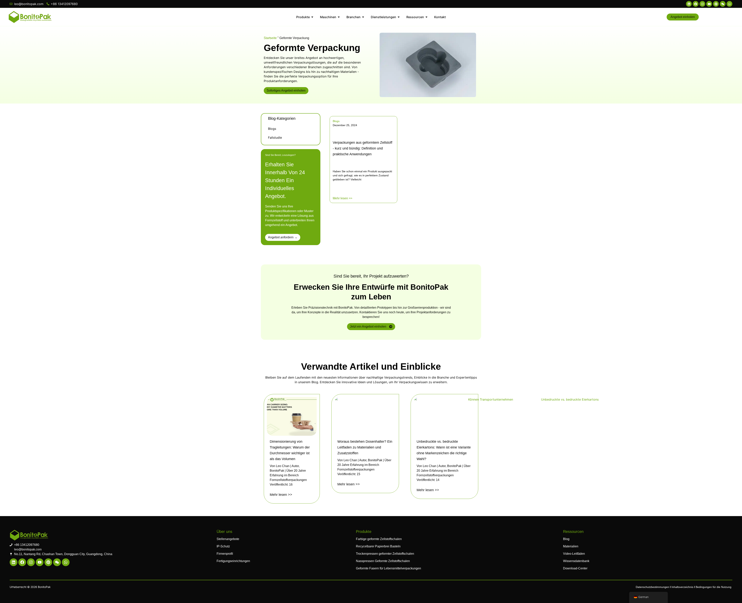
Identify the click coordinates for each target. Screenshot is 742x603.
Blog (566, 539)
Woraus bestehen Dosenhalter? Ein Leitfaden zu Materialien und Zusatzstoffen (364, 447)
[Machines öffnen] (338, 17)
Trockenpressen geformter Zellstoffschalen (385, 553)
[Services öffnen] (398, 17)
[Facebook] (696, 4)
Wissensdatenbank (576, 561)
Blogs (272, 129)
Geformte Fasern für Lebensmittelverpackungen (388, 568)
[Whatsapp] (729, 4)
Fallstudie (275, 137)
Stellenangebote (228, 539)
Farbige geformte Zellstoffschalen (379, 539)
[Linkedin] (689, 4)
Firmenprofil (225, 553)
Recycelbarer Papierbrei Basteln (378, 546)
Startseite (270, 38)
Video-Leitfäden (574, 553)
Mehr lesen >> (342, 198)
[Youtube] (709, 4)
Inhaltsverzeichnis (682, 587)
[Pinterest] (716, 4)
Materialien (570, 546)
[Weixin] (723, 4)
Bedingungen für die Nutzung (713, 587)
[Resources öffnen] (426, 17)
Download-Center (575, 568)
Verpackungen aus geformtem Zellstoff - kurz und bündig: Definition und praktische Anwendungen (362, 148)
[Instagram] (702, 4)
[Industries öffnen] (363, 17)
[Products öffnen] (312, 17)
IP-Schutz (223, 546)
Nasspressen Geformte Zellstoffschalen (383, 561)
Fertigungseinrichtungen (233, 561)
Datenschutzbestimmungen (652, 587)
